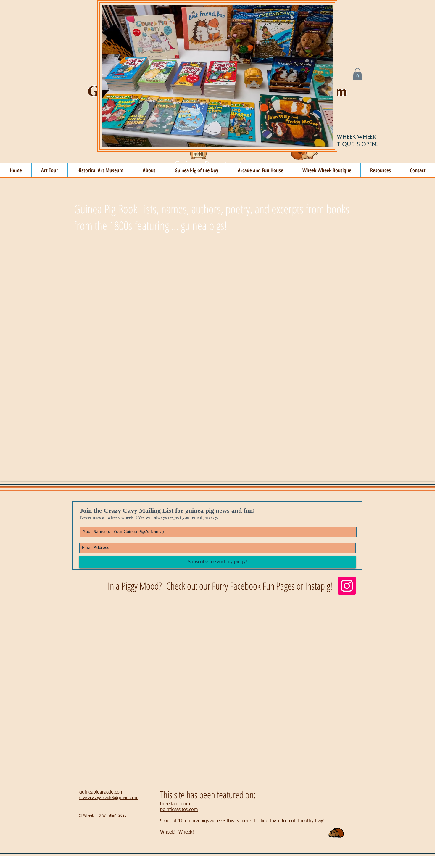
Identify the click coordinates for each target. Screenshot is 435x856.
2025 (122, 816)
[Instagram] (347, 586)
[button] (357, 74)
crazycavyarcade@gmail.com (108, 798)
